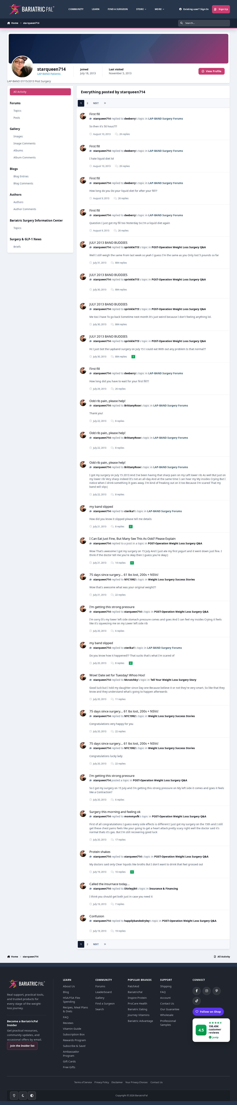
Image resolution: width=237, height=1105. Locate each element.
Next (96, 103)
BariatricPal (135, 992)
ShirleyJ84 (130, 888)
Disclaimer (117, 1082)
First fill (94, 114)
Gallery (99, 997)
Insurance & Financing (163, 888)
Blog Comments (23, 183)
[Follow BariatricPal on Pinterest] (217, 991)
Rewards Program (74, 1040)
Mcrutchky (131, 680)
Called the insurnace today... (109, 884)
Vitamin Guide (72, 1028)
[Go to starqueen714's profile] (83, 116)
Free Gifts (69, 1067)
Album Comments (25, 157)
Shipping (165, 986)
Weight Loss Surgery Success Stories (171, 579)
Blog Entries (21, 176)
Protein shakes (99, 852)
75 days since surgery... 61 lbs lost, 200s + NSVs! (123, 574)
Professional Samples (168, 1023)
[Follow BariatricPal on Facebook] (197, 991)
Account (165, 997)
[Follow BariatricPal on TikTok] (197, 1001)
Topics (17, 110)
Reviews (68, 1023)
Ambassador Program (71, 1053)
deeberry (130, 118)
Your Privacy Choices (136, 1082)
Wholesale (166, 1015)
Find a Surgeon (105, 1003)
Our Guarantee (169, 1009)
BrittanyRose (132, 405)
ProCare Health (137, 1003)
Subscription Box (74, 1034)
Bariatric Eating (137, 1009)
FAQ (66, 1017)
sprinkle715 (131, 247)
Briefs (17, 246)
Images (18, 136)
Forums (100, 986)
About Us (69, 986)
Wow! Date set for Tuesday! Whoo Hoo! (117, 675)
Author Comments (25, 209)
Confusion (96, 916)
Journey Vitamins (138, 1015)
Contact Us (167, 1003)
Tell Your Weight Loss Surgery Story (173, 680)
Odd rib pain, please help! (107, 401)
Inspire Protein (137, 997)
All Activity (20, 91)
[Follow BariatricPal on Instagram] (207, 991)
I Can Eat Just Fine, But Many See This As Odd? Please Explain (132, 538)
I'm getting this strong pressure (111, 607)
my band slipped (101, 506)
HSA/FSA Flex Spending (71, 999)
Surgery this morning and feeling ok (115, 812)
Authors (18, 202)
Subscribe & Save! (74, 1046)
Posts (17, 117)
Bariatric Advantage (140, 1021)
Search (99, 1009)
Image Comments (25, 143)
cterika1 (129, 511)
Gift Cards (69, 1061)
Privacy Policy (101, 1082)
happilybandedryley (137, 920)
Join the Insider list (22, 1045)
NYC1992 (130, 579)
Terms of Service (83, 1082)
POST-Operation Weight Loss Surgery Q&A (179, 247)
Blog (66, 992)
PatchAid (133, 986)
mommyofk (131, 816)
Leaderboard (103, 992)
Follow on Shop (210, 1011)
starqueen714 (102, 118)
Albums (18, 150)
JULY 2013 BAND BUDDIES (108, 242)
